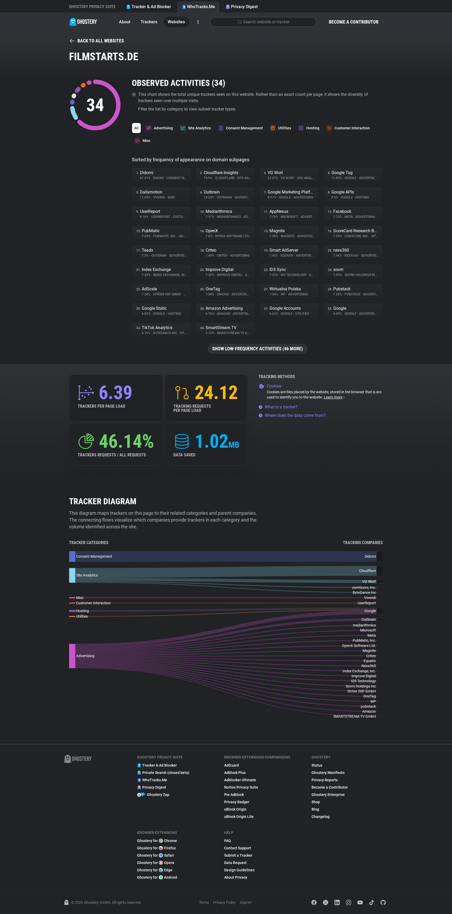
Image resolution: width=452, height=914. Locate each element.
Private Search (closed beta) (165, 773)
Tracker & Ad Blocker (151, 6)
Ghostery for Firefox (156, 848)
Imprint (246, 902)
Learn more (333, 397)
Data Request (235, 863)
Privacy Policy (224, 902)
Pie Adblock (234, 795)
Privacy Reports (325, 780)
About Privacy (235, 877)
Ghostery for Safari (155, 855)
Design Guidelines (239, 870)
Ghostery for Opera (155, 863)
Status (317, 765)
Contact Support (237, 848)
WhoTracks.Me (201, 6)
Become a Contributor (353, 22)
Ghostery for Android (157, 877)
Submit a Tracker (238, 855)
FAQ (227, 841)
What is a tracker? (281, 407)
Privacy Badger (236, 802)
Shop (316, 802)
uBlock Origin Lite (239, 817)
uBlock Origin (235, 809)
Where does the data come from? (295, 415)
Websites (176, 21)
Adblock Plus (235, 773)
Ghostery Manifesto (328, 773)
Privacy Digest (244, 6)
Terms (204, 902)
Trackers (149, 21)
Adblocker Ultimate (240, 780)
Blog (315, 809)
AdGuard (231, 765)
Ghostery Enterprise (328, 795)
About (124, 21)
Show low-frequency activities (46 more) (257, 348)
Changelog (321, 817)
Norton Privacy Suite (241, 787)
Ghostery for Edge (154, 870)
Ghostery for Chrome (157, 841)
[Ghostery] (83, 22)
